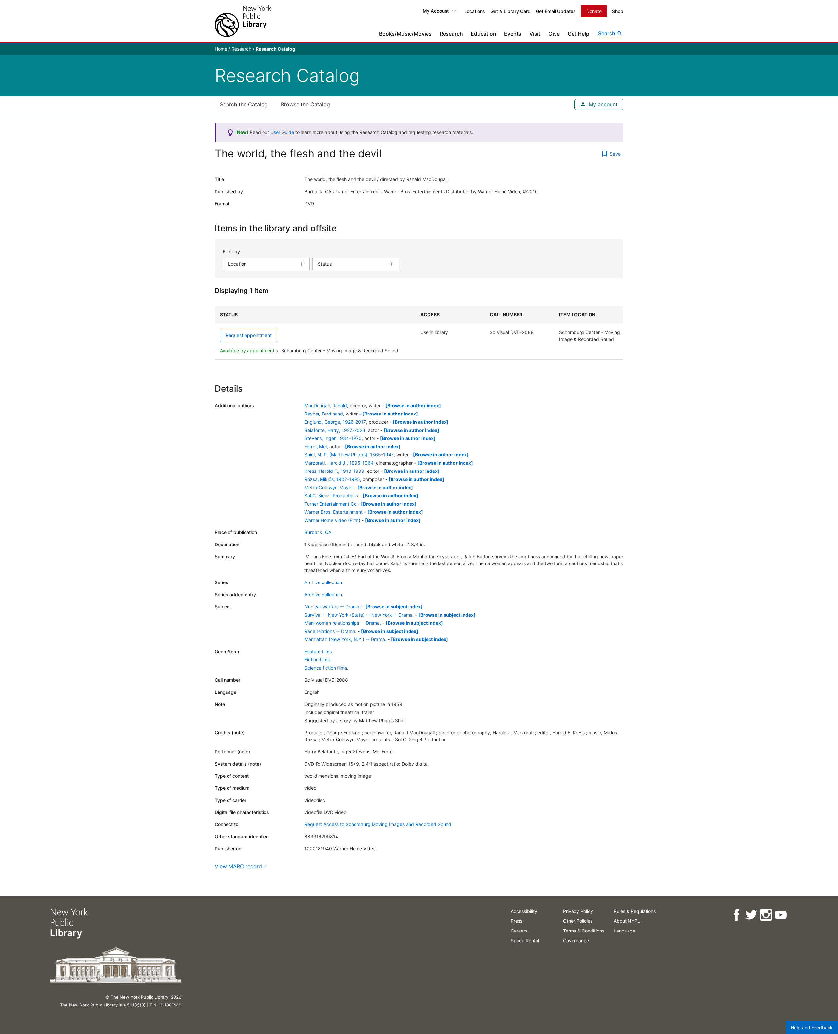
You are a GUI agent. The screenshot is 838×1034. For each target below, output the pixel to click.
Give (554, 33)
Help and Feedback (812, 1027)
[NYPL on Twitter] (751, 915)
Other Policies (577, 921)
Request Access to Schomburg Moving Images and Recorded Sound (377, 824)
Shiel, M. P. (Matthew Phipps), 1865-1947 (349, 454)
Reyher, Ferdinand (323, 413)
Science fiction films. (326, 668)
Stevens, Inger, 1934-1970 (333, 438)
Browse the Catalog (305, 104)
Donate (594, 11)
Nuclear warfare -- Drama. (332, 606)
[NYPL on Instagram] (765, 915)
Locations (474, 11)
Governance (576, 940)
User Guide (282, 132)
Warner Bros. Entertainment (333, 512)
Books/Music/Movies (405, 33)
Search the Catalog (244, 104)
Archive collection (323, 582)
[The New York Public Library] (243, 21)
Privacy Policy (578, 911)
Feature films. (318, 651)
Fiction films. (317, 659)
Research (451, 33)
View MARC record (238, 866)
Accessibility (524, 911)
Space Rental (525, 940)
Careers (519, 930)
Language (624, 930)
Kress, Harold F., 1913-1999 (334, 471)
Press (516, 921)
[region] (419, 333)
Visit (534, 33)
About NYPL (627, 921)
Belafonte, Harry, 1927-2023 (334, 430)
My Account (436, 11)
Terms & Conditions (583, 930)
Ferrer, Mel (315, 446)
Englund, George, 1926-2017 (335, 422)
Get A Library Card (510, 11)
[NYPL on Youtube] (780, 915)
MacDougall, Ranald (325, 405)
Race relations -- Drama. (330, 631)
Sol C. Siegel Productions (331, 495)
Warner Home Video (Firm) (332, 520)
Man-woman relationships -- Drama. (342, 623)
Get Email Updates (556, 11)
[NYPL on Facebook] (736, 915)
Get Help (578, 33)
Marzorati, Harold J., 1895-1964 (338, 463)
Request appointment (249, 335)
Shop (617, 11)
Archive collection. (323, 594)
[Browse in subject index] (394, 606)
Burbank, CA (317, 532)
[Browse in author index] (413, 405)
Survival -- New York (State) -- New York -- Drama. (359, 615)
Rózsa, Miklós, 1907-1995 (332, 479)
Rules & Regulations (635, 911)
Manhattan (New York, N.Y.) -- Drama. (345, 639)
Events (512, 33)
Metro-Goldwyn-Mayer (328, 487)
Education (483, 33)
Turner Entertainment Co (330, 504)
